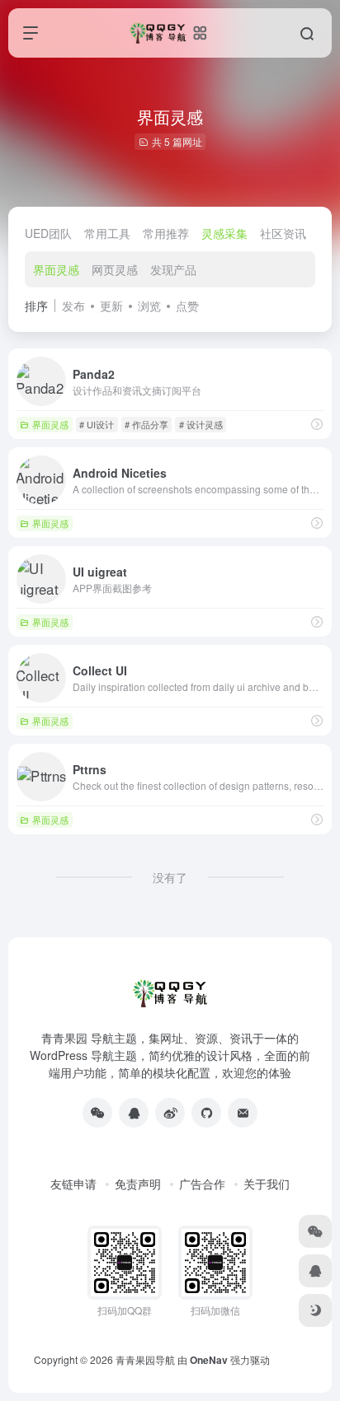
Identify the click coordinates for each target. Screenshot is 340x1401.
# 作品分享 (146, 424)
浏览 (149, 305)
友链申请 (73, 1183)
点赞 (187, 305)
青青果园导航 (145, 1359)
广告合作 (202, 1183)
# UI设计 (96, 424)
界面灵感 (56, 269)
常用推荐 (166, 233)
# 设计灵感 (201, 424)
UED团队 (48, 233)
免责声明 (138, 1183)
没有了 (170, 877)
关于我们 (266, 1183)
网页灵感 (115, 269)
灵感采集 (224, 233)
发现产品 (173, 269)
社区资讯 (283, 233)
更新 (111, 305)
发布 (73, 305)
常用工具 (107, 233)
